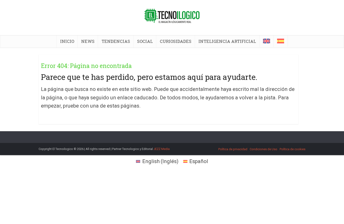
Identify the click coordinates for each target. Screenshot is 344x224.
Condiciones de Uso (263, 149)
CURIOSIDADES (175, 41)
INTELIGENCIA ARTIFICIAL (227, 41)
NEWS (88, 41)
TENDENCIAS (116, 41)
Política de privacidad (232, 149)
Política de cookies (292, 149)
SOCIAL (145, 41)
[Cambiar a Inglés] (267, 41)
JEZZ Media (162, 149)
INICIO (67, 41)
